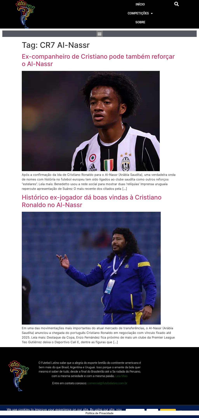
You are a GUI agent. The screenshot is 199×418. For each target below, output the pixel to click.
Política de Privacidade (99, 413)
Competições (138, 13)
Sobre (140, 22)
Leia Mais (121, 376)
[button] (177, 4)
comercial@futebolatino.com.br (107, 383)
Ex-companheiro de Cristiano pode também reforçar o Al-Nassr (98, 60)
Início (140, 4)
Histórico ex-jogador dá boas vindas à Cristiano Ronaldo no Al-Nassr (91, 200)
